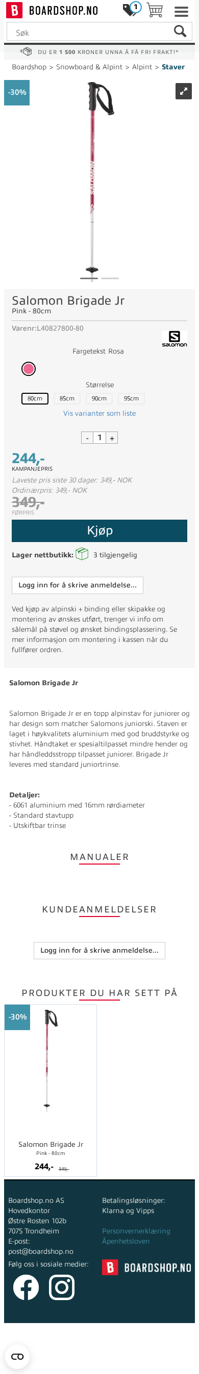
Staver (173, 67)
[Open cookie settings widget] (17, 1356)
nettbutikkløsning (121, 1353)
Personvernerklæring (136, 1231)
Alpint (142, 67)
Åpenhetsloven (126, 1241)
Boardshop (29, 67)
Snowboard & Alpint (89, 67)
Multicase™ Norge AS (99, 1363)
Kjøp (100, 530)
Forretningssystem (50, 1353)
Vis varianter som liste (99, 413)
